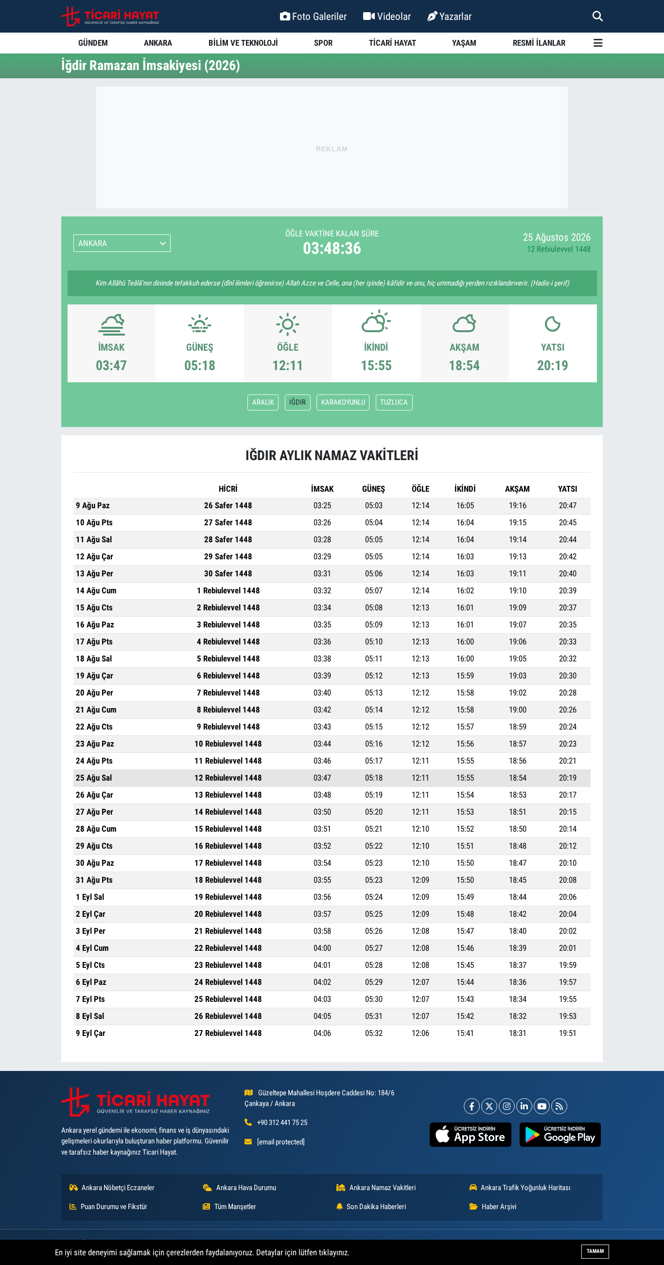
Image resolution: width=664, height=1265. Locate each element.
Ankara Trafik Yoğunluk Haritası (526, 1187)
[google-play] (560, 1134)
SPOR (323, 43)
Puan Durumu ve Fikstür (114, 1206)
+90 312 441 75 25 (282, 1122)
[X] (489, 1106)
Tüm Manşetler (235, 1206)
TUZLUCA (394, 402)
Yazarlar (455, 16)
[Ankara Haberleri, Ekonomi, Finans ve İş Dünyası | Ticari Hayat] (110, 16)
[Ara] (598, 16)
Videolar (394, 16)
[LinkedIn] (524, 1106)
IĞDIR (297, 402)
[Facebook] (472, 1106)
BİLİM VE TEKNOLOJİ (243, 43)
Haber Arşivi (499, 1206)
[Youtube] (542, 1106)
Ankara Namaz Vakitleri (382, 1187)
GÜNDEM (93, 43)
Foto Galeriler (319, 16)
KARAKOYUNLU (343, 402)
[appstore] (470, 1134)
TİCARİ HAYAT (392, 43)
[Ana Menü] (598, 43)
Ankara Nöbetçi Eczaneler (118, 1187)
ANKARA (158, 43)
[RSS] (559, 1106)
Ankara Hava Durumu (246, 1187)
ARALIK (263, 402)
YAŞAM (464, 43)
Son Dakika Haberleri (376, 1206)
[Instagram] (507, 1106)
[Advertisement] (332, 147)
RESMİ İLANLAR (539, 43)
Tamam (595, 1251)
